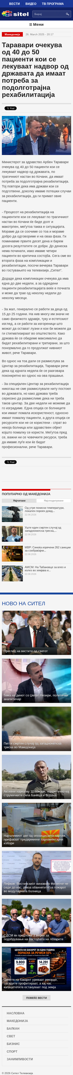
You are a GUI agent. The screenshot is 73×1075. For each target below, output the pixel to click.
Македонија (17, 1021)
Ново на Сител (23, 603)
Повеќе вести (36, 997)
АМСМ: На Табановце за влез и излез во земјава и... (45, 569)
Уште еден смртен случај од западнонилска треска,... (43, 529)
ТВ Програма (53, 3)
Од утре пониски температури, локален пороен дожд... (44, 509)
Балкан (13, 1028)
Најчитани (19, 500)
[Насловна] (15, 15)
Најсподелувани (53, 500)
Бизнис (13, 1044)
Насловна (16, 1013)
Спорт (12, 1051)
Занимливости (20, 1059)
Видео (30, 3)
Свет (11, 1036)
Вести (14, 3)
